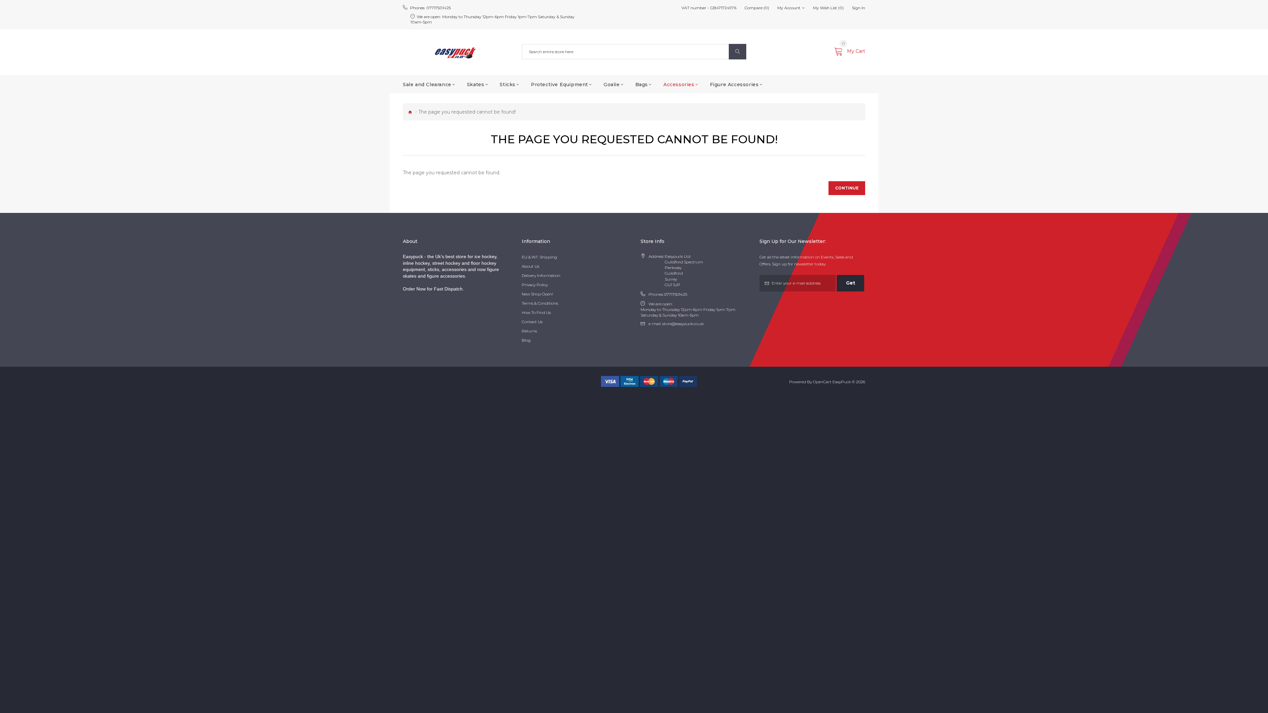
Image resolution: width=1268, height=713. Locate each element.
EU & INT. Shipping (539, 257)
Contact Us (532, 321)
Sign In (858, 7)
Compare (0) (756, 7)
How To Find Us (536, 312)
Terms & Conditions (540, 303)
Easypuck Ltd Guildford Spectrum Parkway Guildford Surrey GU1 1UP (684, 270)
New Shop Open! (537, 293)
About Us (530, 266)
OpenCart (822, 381)
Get (850, 283)
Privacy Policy (535, 284)
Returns (529, 330)
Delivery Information (541, 275)
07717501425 (438, 7)
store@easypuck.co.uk (683, 323)
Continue (847, 188)
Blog (526, 340)
